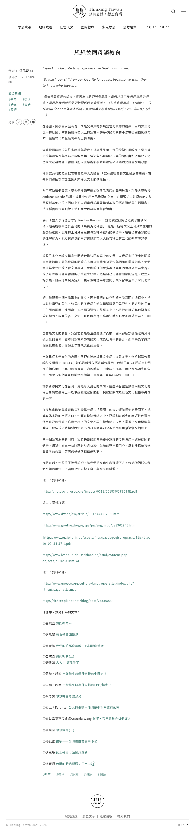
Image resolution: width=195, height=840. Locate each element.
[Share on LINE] (33, 122)
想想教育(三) (65, 730)
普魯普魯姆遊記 (67, 634)
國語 (13, 109)
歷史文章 (88, 816)
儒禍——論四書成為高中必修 (76, 741)
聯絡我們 (123, 816)
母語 (27, 104)
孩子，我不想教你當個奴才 (112, 718)
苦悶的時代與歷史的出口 (73, 763)
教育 (13, 99)
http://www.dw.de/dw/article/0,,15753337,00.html (82, 513)
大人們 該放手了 (67, 662)
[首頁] (97, 11)
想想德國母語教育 (69, 696)
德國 (27, 99)
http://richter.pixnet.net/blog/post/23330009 (78, 600)
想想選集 (130, 27)
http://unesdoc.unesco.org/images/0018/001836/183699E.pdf (90, 491)
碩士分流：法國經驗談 (72, 752)
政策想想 (14, 93)
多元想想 (109, 27)
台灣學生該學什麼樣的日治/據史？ (86, 684)
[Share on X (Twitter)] (26, 122)
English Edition (157, 27)
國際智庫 (87, 27)
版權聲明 (106, 816)
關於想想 (71, 816)
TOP (183, 824)
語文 (13, 104)
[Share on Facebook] (19, 122)
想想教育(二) (65, 656)
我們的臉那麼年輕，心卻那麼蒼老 (80, 645)
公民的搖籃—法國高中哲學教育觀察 (94, 707)
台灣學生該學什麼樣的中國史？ (84, 673)
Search (173, 11)
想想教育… (64, 623)
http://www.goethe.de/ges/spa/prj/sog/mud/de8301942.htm (89, 525)
